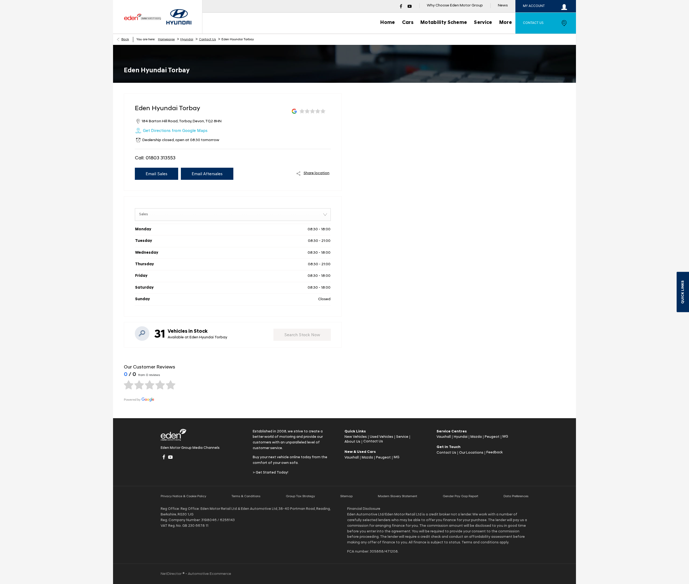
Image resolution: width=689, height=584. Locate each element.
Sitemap (346, 496)
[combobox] (233, 214)
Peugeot (383, 457)
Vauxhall (351, 457)
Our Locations (471, 452)
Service (402, 437)
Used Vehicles (381, 437)
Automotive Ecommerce (209, 574)
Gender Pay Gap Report (460, 496)
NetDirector (171, 574)
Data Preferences (516, 496)
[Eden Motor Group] (142, 16)
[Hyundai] (178, 16)
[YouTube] (409, 6)
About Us (352, 441)
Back (125, 39)
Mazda (367, 457)
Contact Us (207, 39)
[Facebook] (401, 6)
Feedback (494, 452)
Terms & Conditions (245, 496)
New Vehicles (355, 437)
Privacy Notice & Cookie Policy (183, 496)
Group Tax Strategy (300, 496)
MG (396, 457)
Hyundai (186, 39)
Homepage (166, 39)
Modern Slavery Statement (397, 496)
